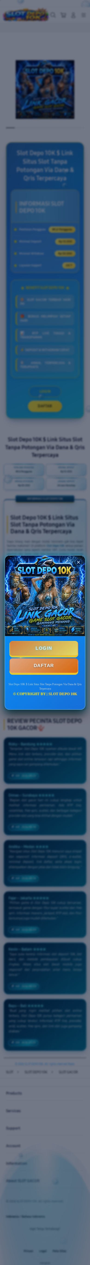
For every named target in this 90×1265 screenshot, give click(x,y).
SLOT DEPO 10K (62, 694)
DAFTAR (44, 665)
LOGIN (44, 648)
